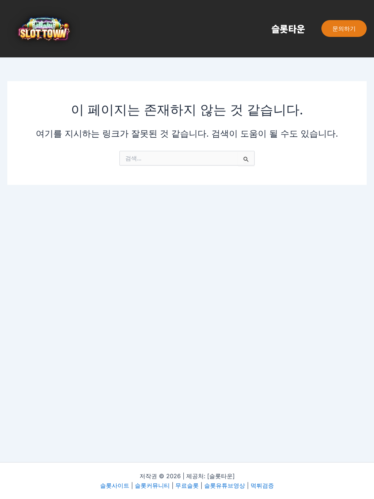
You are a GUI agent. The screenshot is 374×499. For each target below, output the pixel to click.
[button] (344, 28)
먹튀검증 (262, 485)
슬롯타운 (288, 28)
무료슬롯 (187, 485)
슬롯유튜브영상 (224, 485)
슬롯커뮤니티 (152, 485)
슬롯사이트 (114, 485)
